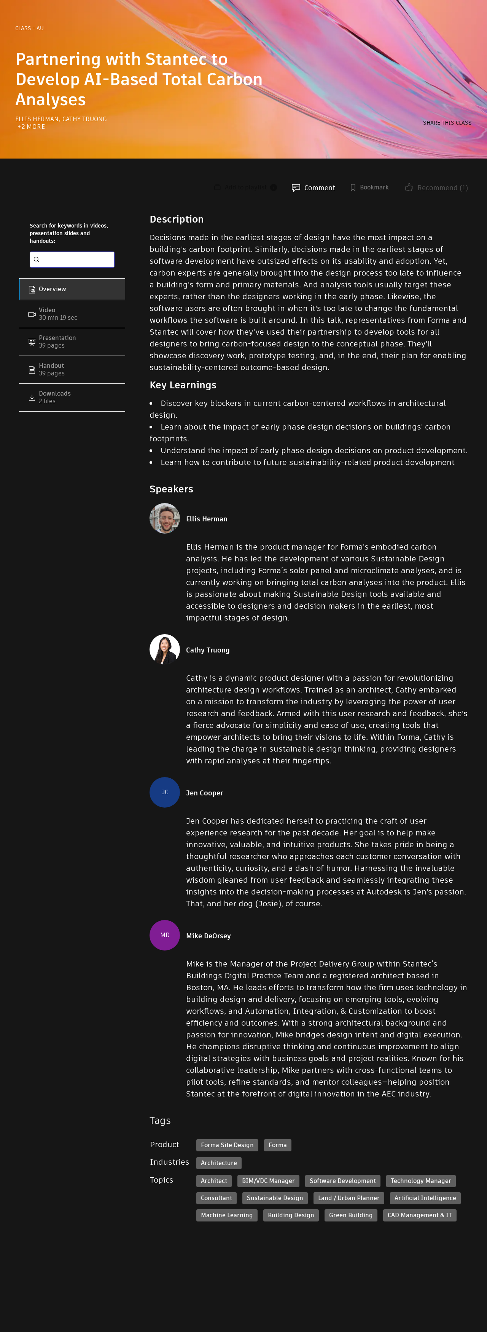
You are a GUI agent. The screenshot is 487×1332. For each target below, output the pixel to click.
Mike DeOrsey (208, 936)
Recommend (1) (442, 187)
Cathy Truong (84, 119)
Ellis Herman (37, 119)
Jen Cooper (204, 793)
